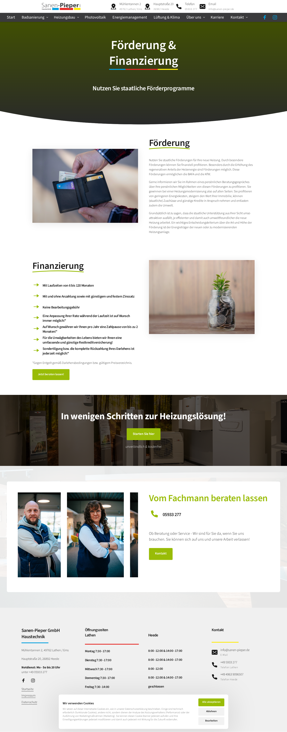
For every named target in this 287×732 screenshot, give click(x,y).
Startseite (27, 689)
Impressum (28, 695)
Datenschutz (29, 702)
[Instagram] (276, 17)
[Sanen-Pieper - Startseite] (61, 6)
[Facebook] (266, 17)
